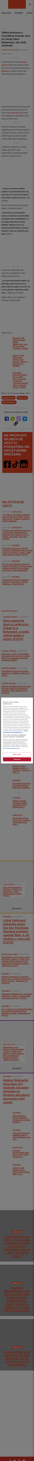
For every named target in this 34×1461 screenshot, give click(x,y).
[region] (17, 730)
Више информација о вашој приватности (15, 731)
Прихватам (17, 759)
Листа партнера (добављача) (11, 748)
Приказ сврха (17, 754)
